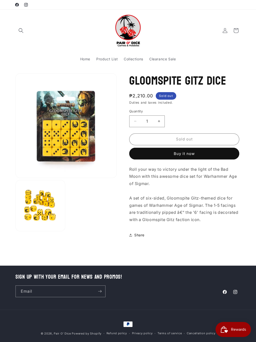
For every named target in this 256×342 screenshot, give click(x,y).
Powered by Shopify (87, 333)
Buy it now (184, 153)
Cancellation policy (201, 333)
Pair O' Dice (62, 333)
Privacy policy (142, 333)
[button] (21, 30)
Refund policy (116, 333)
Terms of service (170, 333)
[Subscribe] (99, 291)
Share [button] (139, 235)
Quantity (136, 111)
